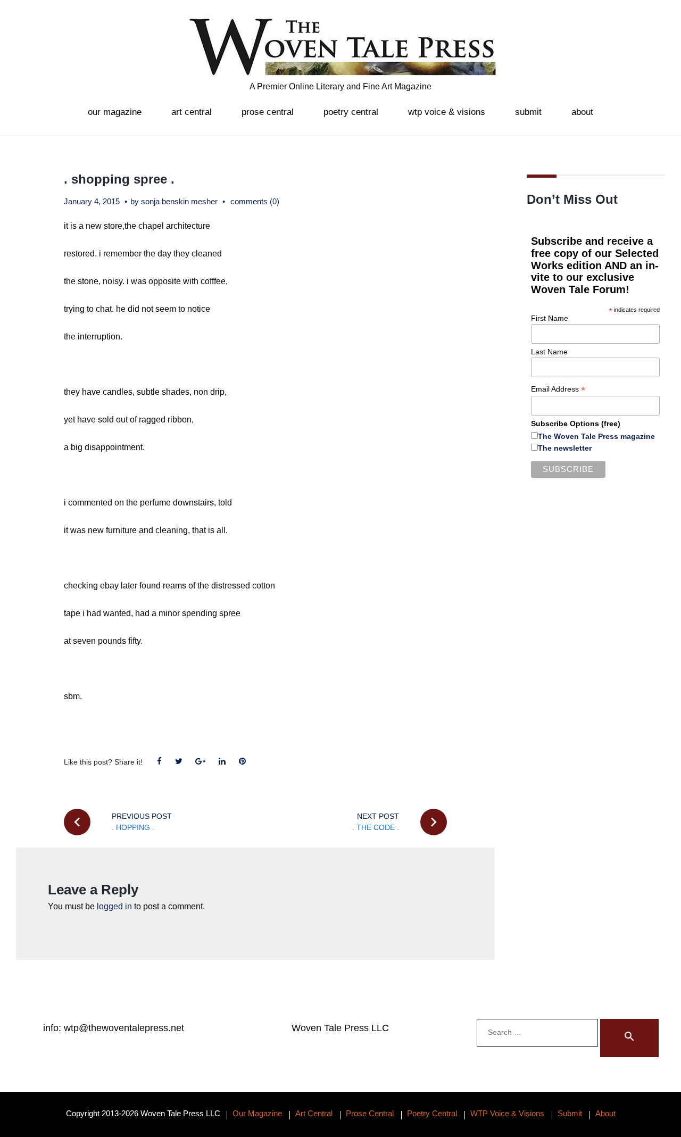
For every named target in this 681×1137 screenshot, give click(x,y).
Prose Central (268, 112)
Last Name (549, 351)
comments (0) (254, 201)
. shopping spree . (119, 179)
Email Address (558, 389)
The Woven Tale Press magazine (596, 436)
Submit (528, 112)
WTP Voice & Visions (446, 112)
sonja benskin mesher (179, 201)
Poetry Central (350, 112)
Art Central (191, 112)
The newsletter (565, 448)
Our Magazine (115, 112)
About (582, 112)
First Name (549, 318)
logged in (114, 906)
